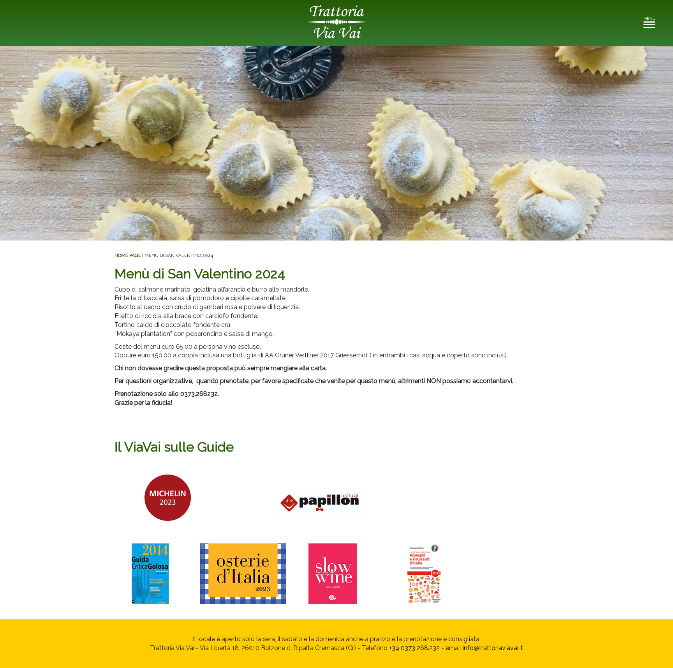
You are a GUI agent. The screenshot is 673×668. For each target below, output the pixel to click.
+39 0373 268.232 (414, 648)
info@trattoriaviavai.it (493, 648)
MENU (651, 20)
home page (128, 255)
